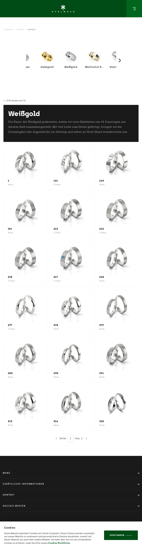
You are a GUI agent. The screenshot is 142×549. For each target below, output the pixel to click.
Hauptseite (8, 29)
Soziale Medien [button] (14, 506)
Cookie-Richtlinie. (59, 543)
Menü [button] (6, 473)
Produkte (20, 29)
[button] (134, 8)
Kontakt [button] (9, 495)
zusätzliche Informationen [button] (23, 484)
